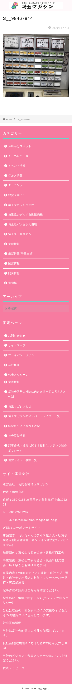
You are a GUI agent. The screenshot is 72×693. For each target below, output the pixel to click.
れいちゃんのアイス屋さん (36, 535)
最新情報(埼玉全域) (21, 253)
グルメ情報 (15, 175)
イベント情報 (17, 165)
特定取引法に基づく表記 (24, 426)
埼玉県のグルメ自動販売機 (25, 214)
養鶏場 (12, 283)
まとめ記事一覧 (18, 156)
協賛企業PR (16, 195)
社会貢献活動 (17, 435)
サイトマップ (17, 345)
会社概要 (14, 365)
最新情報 (14, 244)
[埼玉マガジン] (36, 7)
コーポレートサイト (27, 527)
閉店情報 (14, 263)
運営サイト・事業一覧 (22, 460)
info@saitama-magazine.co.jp (36, 520)
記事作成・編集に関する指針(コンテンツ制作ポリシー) (37, 448)
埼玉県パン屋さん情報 (22, 224)
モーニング (15, 185)
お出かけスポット (19, 146)
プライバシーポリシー (22, 355)
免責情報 (14, 382)
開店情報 (14, 273)
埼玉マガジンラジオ (21, 205)
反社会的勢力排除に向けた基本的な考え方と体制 (37, 394)
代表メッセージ (18, 374)
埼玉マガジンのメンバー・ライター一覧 (34, 416)
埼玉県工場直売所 (19, 234)
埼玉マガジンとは (19, 406)
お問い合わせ (17, 335)
